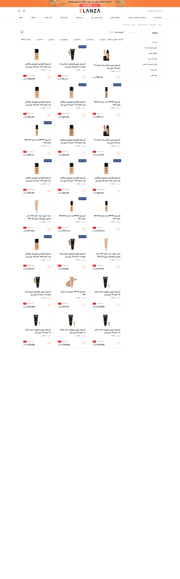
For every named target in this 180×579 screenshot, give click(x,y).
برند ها (155, 42)
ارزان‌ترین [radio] (51, 39)
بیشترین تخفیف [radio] (26, 39)
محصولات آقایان (115, 17)
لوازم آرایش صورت (142, 24)
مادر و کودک (79, 17)
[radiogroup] (62, 39)
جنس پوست (153, 70)
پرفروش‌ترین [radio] (64, 39)
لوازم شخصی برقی (96, 17)
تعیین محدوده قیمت (150, 48)
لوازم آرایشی (157, 17)
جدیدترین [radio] (40, 39)
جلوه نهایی (154, 75)
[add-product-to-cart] (118, 77)
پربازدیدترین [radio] (90, 39)
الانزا (160, 24)
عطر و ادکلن (64, 17)
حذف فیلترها (133, 33)
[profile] (19, 11)
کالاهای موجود (152, 53)
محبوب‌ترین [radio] (77, 39)
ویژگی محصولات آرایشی (149, 64)
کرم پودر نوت (125, 24)
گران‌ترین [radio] (102, 39)
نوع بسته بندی (152, 59)
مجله (21, 17)
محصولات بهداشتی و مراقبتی (137, 17)
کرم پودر (133, 24)
